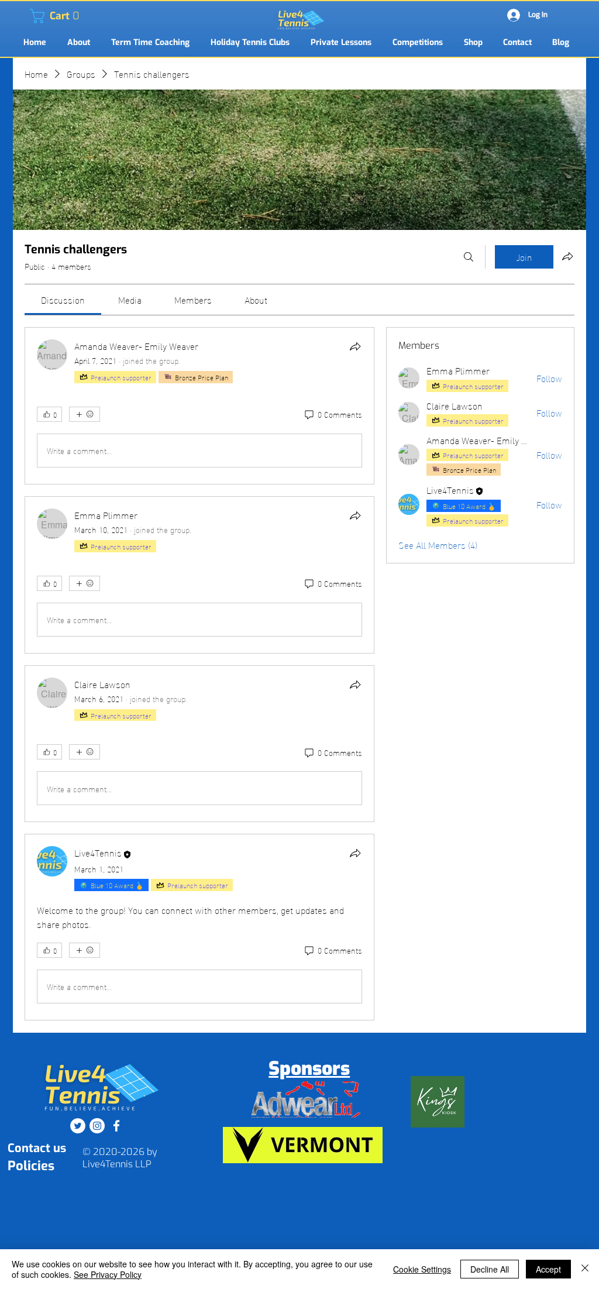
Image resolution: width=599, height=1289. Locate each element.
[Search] (469, 257)
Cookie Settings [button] (422, 1269)
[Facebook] (116, 1125)
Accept (548, 1269)
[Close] (585, 1269)
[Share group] (567, 256)
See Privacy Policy (108, 1274)
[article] (199, 405)
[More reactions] (84, 414)
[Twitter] (77, 1125)
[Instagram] (97, 1125)
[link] (37, 16)
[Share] (355, 346)
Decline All (489, 1269)
